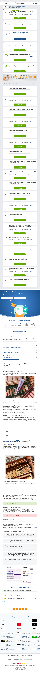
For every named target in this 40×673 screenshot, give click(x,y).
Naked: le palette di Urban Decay (8, 350)
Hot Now (17, 440)
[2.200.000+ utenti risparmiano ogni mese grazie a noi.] (20, 77)
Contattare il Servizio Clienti (7, 357)
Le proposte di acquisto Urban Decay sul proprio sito (11, 348)
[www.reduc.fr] (20, 663)
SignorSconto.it (14, 655)
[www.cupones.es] (22, 663)
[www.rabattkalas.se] (24, 663)
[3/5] (20, 608)
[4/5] (22, 608)
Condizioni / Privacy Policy (22, 300)
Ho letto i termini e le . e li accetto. (20, 300)
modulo (29, 511)
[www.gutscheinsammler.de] (18, 663)
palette (19, 446)
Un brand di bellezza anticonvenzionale (9, 345)
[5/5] (25, 608)
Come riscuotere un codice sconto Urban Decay (11, 359)
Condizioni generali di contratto (18, 659)
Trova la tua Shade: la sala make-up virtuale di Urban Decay (12, 347)
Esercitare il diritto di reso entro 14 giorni (9, 355)
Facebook (33, 483)
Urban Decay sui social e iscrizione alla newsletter (11, 352)
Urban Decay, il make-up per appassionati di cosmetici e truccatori (13, 343)
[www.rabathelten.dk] (27, 663)
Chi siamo (9, 659)
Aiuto (12, 659)
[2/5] (17, 608)
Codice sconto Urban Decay (28, 655)
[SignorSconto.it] (20, 3)
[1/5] (14, 608)
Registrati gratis (33, 298)
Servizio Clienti (16, 512)
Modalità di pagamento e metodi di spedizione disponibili (12, 354)
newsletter (13, 487)
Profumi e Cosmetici (20, 655)
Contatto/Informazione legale (28, 659)
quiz (15, 420)
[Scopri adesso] (35, 77)
